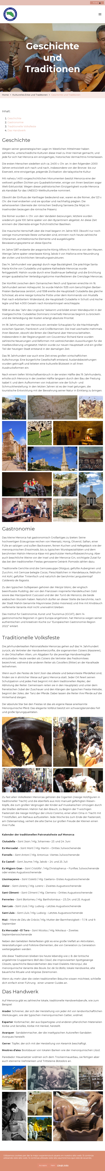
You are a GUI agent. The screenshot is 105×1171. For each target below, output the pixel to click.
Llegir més (62, 1165)
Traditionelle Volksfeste (22, 126)
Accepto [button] (43, 1165)
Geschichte (14, 118)
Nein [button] (53, 1165)
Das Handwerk (17, 130)
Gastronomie (16, 122)
